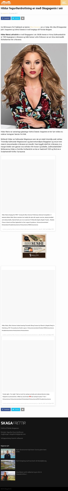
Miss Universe (35, 27)
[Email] (22, 18)
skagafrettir (5, 13)
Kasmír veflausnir (17, 438)
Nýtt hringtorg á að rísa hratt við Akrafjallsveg (31, 461)
